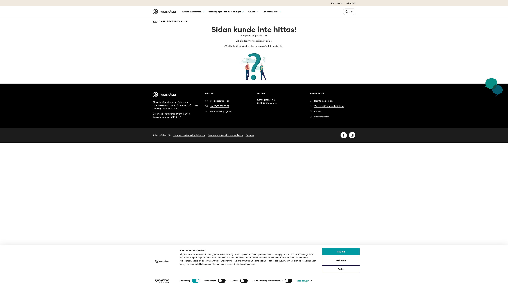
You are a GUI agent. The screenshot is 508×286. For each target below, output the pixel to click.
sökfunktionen (268, 46)
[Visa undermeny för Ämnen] (257, 11)
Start (155, 21)
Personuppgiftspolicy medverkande (225, 135)
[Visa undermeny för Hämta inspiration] (203, 11)
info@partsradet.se (219, 100)
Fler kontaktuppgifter (220, 111)
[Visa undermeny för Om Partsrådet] (280, 11)
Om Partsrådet (270, 11)
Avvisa (341, 269)
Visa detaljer (303, 281)
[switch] (222, 281)
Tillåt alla (341, 252)
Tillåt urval (341, 260)
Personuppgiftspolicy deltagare (189, 135)
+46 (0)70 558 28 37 (219, 106)
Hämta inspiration (191, 11)
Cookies (250, 135)
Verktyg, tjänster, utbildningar (224, 11)
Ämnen (252, 11)
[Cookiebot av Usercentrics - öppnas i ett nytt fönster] (162, 281)
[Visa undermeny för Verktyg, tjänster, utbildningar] (243, 11)
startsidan (244, 46)
